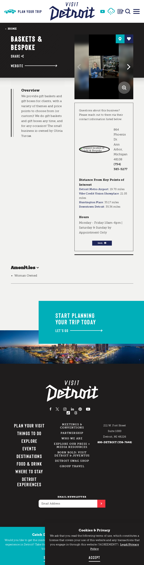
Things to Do (29, 433)
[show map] (120, 38)
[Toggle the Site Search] (127, 11)
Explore (29, 441)
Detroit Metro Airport (93, 189)
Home (12, 28)
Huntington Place (91, 202)
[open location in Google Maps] (94, 149)
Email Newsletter (72, 497)
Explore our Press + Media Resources (72, 445)
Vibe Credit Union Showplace (99, 193)
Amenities (23, 268)
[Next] (128, 67)
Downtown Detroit (91, 206)
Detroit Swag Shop (72, 460)
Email (100, 243)
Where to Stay (29, 471)
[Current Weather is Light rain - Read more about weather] (111, 11)
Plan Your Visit (29, 425)
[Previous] (79, 67)
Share (15, 56)
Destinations (29, 456)
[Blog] (120, 11)
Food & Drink (29, 464)
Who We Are (72, 438)
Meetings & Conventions (72, 426)
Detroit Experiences (29, 481)
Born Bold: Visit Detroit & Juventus (72, 454)
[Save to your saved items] (129, 38)
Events (29, 448)
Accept (94, 557)
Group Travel (72, 466)
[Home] (72, 11)
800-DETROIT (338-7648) (114, 442)
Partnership (72, 433)
